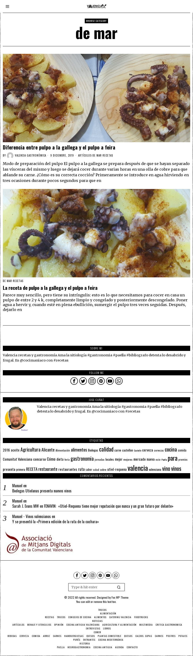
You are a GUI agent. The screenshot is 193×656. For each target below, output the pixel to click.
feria (67, 459)
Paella (164, 459)
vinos (176, 468)
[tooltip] (74, 381)
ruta (81, 469)
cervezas (159, 450)
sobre (103, 469)
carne (117, 450)
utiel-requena (117, 469)
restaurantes (67, 469)
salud (96, 469)
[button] (119, 587)
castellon (127, 450)
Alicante (48, 450)
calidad (106, 449)
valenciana (155, 469)
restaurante (47, 469)
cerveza (147, 449)
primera (20, 469)
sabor (89, 469)
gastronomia (82, 458)
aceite (15, 450)
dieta (60, 459)
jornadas (100, 459)
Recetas (108, 155)
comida (182, 450)
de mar (97, 155)
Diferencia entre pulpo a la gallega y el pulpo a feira (59, 147)
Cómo (51, 459)
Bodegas (93, 450)
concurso (39, 459)
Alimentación (63, 450)
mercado (139, 459)
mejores (128, 459)
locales (109, 459)
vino (166, 468)
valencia (138, 468)
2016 (6, 449)
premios (183, 459)
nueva (151, 459)
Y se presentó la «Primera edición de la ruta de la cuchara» (55, 521)
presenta (9, 469)
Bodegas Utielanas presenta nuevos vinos (42, 490)
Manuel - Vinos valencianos (31, 516)
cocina (171, 449)
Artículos (85, 155)
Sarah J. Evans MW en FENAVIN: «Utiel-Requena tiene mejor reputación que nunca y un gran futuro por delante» (92, 506)
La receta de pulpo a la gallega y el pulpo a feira (50, 288)
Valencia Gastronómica (30, 155)
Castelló (137, 450)
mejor (118, 459)
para (172, 458)
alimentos (79, 449)
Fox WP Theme (120, 597)
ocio (158, 459)
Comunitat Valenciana (17, 459)
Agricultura (30, 449)
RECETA (31, 469)
